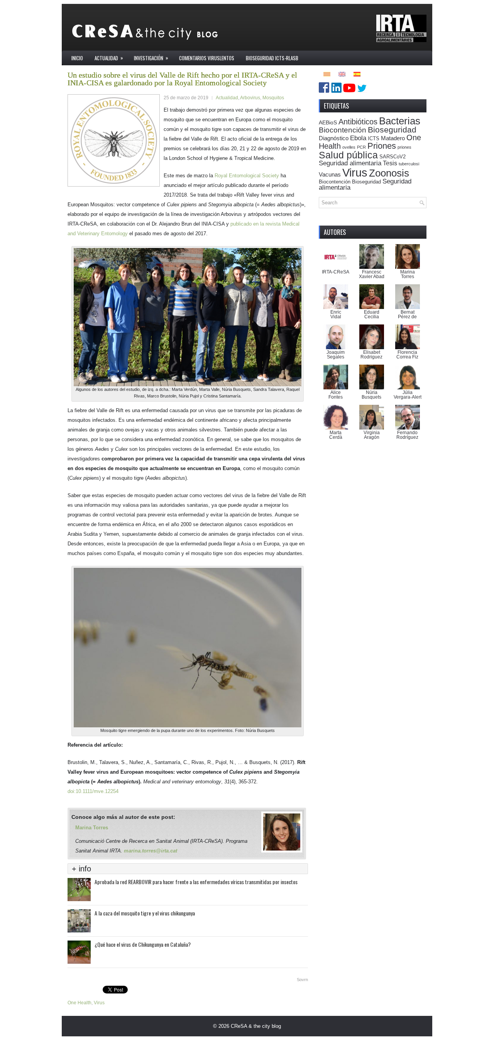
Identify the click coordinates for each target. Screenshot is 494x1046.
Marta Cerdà (335, 435)
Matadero (393, 138)
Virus (99, 1002)
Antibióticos (357, 121)
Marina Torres (91, 827)
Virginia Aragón (372, 435)
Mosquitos (273, 97)
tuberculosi (409, 163)
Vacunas (330, 174)
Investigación (151, 58)
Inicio (77, 58)
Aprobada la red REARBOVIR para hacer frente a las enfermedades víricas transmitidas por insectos (196, 882)
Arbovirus (250, 97)
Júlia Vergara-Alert (407, 395)
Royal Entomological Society (247, 175)
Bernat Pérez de (407, 314)
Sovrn (302, 979)
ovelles (348, 147)
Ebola (358, 138)
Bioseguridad (392, 129)
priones (404, 147)
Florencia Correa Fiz (407, 355)
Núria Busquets (371, 395)
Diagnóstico (334, 138)
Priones (381, 146)
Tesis (390, 163)
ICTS (373, 138)
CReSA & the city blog (256, 1026)
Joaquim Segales (336, 355)
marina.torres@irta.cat (150, 851)
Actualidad (109, 58)
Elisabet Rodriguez (371, 355)
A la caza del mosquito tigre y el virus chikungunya (145, 913)
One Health (79, 1002)
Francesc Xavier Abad (371, 274)
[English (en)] (341, 73)
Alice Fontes (335, 395)
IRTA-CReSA (335, 272)
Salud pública (348, 154)
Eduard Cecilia (371, 314)
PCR (361, 147)
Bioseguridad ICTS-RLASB (272, 58)
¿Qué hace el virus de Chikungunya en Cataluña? (143, 944)
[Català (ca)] (326, 73)
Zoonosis (389, 173)
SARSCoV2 (392, 157)
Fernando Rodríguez (407, 435)
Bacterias (399, 120)
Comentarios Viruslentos (206, 58)
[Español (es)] (357, 73)
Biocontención (342, 130)
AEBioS (328, 122)
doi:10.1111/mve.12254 (95, 791)
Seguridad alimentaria (350, 163)
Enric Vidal (335, 314)
